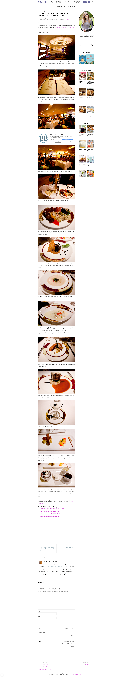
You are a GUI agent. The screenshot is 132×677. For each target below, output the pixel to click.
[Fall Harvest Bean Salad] (82, 76)
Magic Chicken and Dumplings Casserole (49, 511)
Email (39, 616)
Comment (40, 594)
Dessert (70, 1)
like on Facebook (51, 573)
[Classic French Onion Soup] (82, 109)
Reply (72, 635)
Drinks (65, 1)
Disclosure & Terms (45, 668)
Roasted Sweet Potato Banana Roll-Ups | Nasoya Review (90, 116)
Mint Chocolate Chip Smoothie (82, 179)
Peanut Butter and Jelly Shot (82, 165)
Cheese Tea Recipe (82, 149)
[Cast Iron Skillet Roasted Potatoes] (90, 92)
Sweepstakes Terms (45, 669)
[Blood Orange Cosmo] (90, 173)
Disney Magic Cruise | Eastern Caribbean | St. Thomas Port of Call (47, 549)
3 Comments (64, 18)
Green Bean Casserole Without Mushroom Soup (90, 82)
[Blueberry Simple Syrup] (82, 129)
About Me (45, 664)
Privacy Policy (45, 666)
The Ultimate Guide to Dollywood (54, 566)
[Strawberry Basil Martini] (90, 144)
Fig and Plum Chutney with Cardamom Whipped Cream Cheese (82, 99)
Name (39, 611)
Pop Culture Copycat (77, 2)
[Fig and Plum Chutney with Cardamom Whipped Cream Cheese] (82, 92)
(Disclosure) (67, 19)
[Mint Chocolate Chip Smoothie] (82, 173)
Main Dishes (51, 2)
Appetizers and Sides (58, 2)
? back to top (66, 657)
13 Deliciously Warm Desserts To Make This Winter (52, 508)
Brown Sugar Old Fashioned (90, 135)
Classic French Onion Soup (82, 115)
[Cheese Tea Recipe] (82, 144)
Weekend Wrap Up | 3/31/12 (66, 547)
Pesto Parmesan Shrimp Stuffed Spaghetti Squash (51, 513)
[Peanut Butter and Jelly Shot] (82, 159)
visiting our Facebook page (61, 27)
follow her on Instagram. (62, 573)
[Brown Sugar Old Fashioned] (90, 129)
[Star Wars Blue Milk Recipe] (90, 159)
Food (39, 11)
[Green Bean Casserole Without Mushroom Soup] (90, 76)
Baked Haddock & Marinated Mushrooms (49, 516)
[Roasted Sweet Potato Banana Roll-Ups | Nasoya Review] (90, 109)
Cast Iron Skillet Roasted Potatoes (90, 98)
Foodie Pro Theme (77, 674)
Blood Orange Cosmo (89, 179)
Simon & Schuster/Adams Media (86, 35)
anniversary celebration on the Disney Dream (58, 96)
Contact (86, 664)
